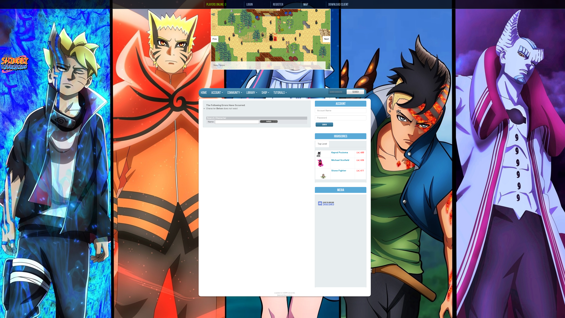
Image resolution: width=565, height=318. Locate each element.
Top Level (322, 144)
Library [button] (251, 93)
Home (204, 93)
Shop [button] (265, 93)
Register (278, 4)
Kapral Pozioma (339, 152)
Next (326, 39)
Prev (215, 39)
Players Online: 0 (216, 4)
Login (249, 4)
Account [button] (216, 93)
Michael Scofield (340, 160)
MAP (305, 4)
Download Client (338, 4)
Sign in (324, 124)
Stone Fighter (338, 170)
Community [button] (234, 93)
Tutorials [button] (279, 93)
